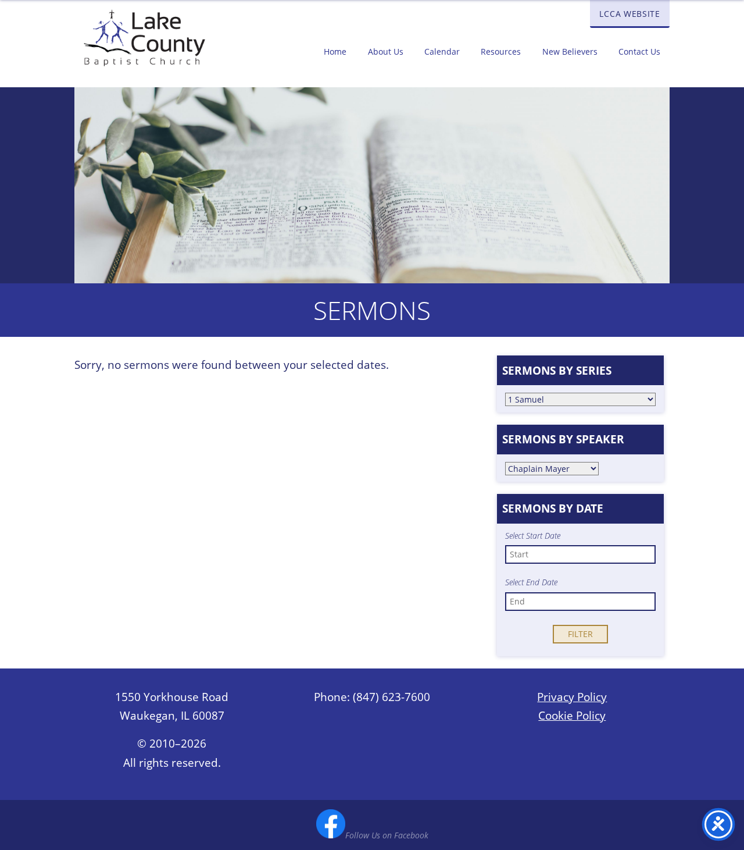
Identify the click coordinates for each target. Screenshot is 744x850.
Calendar (442, 51)
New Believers (570, 51)
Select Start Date (532, 535)
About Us (385, 51)
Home (335, 51)
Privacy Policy (572, 697)
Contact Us (639, 51)
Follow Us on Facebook (386, 835)
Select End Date (531, 582)
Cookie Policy (572, 715)
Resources (501, 51)
